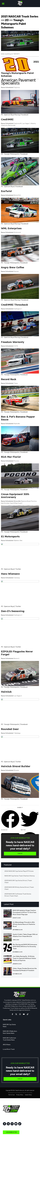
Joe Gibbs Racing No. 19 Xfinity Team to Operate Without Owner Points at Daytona (24, 958)
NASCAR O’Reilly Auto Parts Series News (10, 1032)
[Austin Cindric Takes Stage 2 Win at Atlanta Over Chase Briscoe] (7, 937)
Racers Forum (7, 1193)
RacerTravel (6, 1188)
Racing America (8, 1174)
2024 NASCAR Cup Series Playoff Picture (19, 871)
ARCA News (6, 1044)
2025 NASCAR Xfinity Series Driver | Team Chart (19, 888)
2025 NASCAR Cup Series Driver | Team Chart (18, 881)
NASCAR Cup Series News (9, 1025)
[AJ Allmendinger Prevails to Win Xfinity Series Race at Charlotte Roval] (7, 925)
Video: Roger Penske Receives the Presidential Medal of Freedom (25, 969)
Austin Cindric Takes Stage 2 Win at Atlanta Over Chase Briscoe (25, 935)
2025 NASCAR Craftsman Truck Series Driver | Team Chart (18, 895)
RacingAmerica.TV (9, 1179)
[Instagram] (20, 1014)
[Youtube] (23, 1014)
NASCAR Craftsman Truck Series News (9, 1039)
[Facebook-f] (12, 1014)
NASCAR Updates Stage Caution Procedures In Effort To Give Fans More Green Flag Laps (24, 912)
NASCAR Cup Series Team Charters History (20, 876)
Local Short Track (9, 1049)
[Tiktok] (27, 1014)
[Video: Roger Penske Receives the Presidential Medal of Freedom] (7, 971)
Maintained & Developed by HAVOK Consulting (20, 1092)
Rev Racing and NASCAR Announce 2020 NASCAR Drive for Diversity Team (25, 946)
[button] (3, 3)
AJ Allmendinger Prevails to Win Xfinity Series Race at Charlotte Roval (24, 924)
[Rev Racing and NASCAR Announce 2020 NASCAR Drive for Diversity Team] (7, 948)
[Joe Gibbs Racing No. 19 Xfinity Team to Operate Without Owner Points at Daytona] (7, 959)
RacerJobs (6, 1183)
